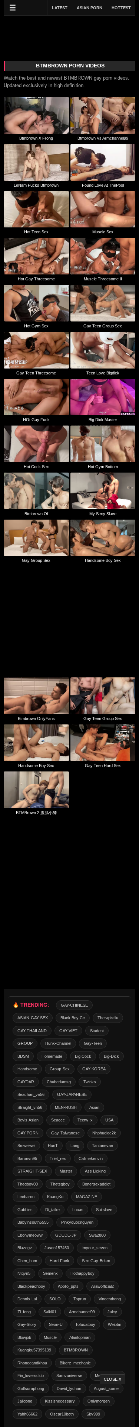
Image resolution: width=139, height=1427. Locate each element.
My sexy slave (102, 513)
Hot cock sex (36, 466)
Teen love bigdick (102, 373)
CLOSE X (112, 1379)
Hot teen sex (36, 232)
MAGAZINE (86, 1196)
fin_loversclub (30, 1375)
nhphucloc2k (104, 1133)
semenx (50, 1273)
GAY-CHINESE (74, 1005)
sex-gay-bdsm (96, 1260)
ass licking (95, 1171)
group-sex (60, 1069)
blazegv (24, 1248)
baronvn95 (27, 1158)
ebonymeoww (30, 1235)
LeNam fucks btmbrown (36, 185)
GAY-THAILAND (32, 1030)
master (66, 1171)
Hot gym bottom (103, 466)
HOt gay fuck (36, 419)
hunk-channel (58, 1043)
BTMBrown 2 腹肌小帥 (36, 812)
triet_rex (58, 1158)
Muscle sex (102, 232)
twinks (89, 1082)
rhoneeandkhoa (32, 1363)
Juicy (112, 1312)
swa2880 (97, 1235)
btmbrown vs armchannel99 (102, 138)
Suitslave (104, 1209)
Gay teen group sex (102, 326)
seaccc (58, 1120)
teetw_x (85, 1120)
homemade (52, 1056)
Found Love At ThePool (103, 185)
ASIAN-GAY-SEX (32, 1018)
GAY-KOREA (94, 1069)
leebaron (25, 1196)
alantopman (79, 1337)
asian (94, 1107)
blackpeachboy (31, 1286)
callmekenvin (91, 1158)
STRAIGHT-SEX (32, 1171)
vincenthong (110, 1299)
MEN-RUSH (66, 1107)
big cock (83, 1056)
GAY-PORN (28, 1133)
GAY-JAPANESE (72, 1094)
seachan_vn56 (30, 1094)
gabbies (25, 1209)
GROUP (25, 1043)
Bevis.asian (28, 1120)
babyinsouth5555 (33, 1222)
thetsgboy (60, 1184)
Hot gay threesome (36, 279)
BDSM (23, 1056)
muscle (50, 1337)
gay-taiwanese (65, 1133)
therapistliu (107, 1018)
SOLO (55, 1299)
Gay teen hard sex (103, 765)
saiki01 (49, 1312)
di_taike (52, 1209)
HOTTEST (121, 8)
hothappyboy (82, 1273)
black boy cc (72, 1018)
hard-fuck (59, 1260)
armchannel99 (82, 1312)
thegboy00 (27, 1184)
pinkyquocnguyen (77, 1222)
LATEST (59, 8)
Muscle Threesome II (103, 279)
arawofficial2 (102, 1286)
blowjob (24, 1337)
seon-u (56, 1324)
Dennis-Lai (27, 1299)
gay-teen (93, 1043)
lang (74, 1145)
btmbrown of (36, 513)
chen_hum (27, 1260)
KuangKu (55, 1196)
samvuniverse (69, 1375)
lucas (77, 1209)
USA (109, 1120)
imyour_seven (94, 1248)
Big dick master (103, 419)
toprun (79, 1299)
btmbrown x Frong (36, 138)
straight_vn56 (29, 1107)
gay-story (26, 1324)
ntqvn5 (23, 1273)
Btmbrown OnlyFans (36, 718)
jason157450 (56, 1248)
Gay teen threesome (36, 373)
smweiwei (26, 1145)
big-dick (111, 1056)
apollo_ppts (68, 1286)
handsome (27, 1069)
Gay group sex (36, 560)
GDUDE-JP (65, 1235)
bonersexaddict (96, 1184)
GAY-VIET (68, 1030)
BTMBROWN (76, 1350)
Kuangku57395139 (34, 1350)
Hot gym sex (36, 326)
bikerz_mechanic (75, 1363)
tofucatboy (85, 1324)
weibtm (114, 1324)
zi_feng (24, 1312)
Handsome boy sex (103, 560)
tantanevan (102, 1145)
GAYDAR (25, 1082)
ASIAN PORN (89, 8)
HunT (53, 1145)
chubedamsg (59, 1082)
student (97, 1030)
